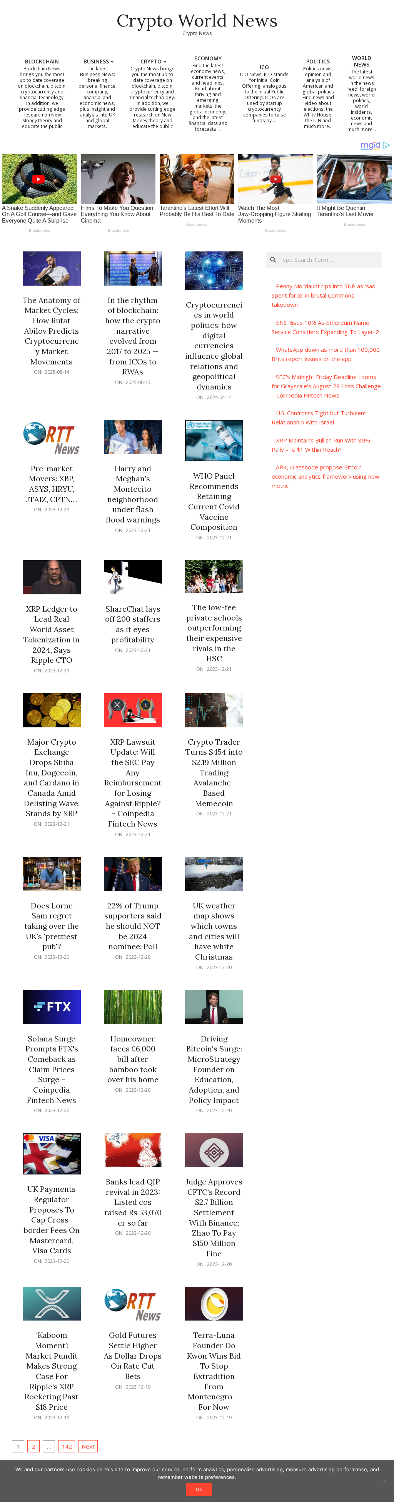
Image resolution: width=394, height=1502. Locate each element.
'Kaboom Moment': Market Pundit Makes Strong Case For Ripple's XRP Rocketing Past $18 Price (51, 1371)
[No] (384, 1481)
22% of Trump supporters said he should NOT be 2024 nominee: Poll (133, 926)
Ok (199, 1489)
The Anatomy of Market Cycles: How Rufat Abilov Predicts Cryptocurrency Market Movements (51, 330)
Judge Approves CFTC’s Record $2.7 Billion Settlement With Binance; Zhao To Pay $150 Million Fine (213, 1217)
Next (88, 1446)
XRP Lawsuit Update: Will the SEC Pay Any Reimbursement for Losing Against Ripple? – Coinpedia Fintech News (133, 782)
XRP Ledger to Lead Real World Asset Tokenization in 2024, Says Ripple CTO (51, 634)
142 (67, 1446)
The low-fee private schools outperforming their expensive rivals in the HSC (214, 632)
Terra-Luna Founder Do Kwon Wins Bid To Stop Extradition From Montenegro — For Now (214, 1371)
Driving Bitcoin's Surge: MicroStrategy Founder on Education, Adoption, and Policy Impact (214, 1069)
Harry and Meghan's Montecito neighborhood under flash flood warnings (133, 494)
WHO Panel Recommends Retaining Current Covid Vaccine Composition (214, 501)
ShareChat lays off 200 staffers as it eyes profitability (132, 624)
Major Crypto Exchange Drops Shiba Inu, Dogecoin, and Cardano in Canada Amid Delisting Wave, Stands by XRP (52, 777)
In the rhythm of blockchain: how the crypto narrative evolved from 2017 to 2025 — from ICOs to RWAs (132, 336)
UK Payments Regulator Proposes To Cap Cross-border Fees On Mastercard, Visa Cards (52, 1219)
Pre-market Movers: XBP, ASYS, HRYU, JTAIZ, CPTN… (51, 484)
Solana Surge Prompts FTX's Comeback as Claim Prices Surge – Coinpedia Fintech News (51, 1069)
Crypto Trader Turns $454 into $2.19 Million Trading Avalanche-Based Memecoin (214, 772)
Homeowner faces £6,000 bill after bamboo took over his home (133, 1059)
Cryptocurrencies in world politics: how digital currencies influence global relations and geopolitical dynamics (214, 345)
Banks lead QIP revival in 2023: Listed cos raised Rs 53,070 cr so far (133, 1202)
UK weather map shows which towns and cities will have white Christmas (214, 931)
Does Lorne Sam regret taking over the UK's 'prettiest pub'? (51, 926)
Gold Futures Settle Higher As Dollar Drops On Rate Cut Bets (133, 1355)
